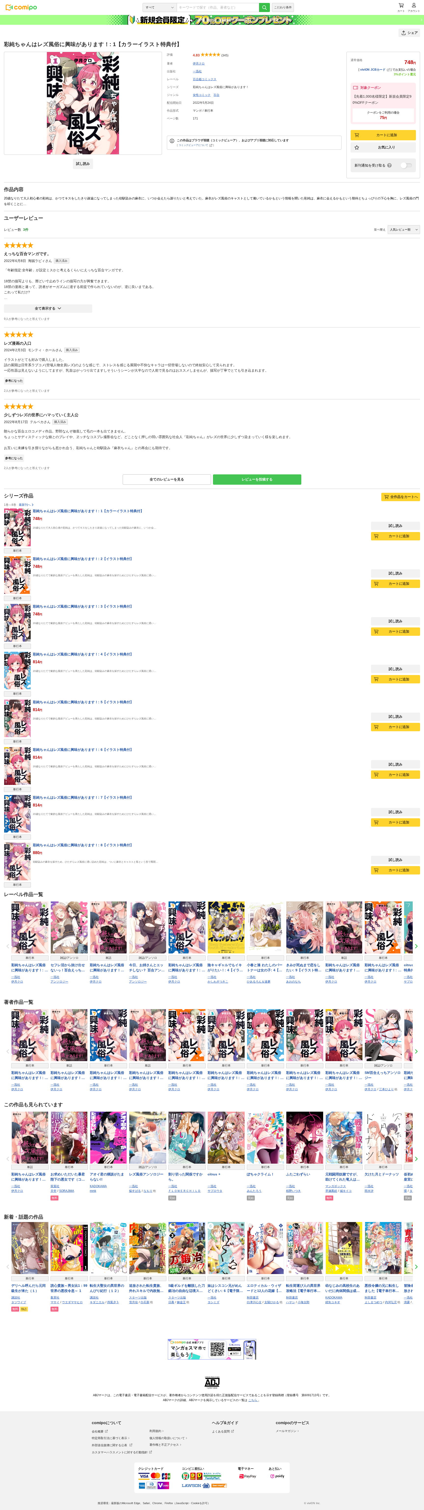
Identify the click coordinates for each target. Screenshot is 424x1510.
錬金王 (181, 1302)
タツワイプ (18, 1302)
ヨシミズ (213, 1302)
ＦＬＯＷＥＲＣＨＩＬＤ (184, 1191)
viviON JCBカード (372, 69)
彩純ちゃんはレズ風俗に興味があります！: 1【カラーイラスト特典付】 (88, 511)
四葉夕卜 (113, 1302)
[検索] (264, 7)
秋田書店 (253, 1297)
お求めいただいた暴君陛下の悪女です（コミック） (68, 1177)
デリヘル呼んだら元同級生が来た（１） (28, 1288)
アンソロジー (59, 981)
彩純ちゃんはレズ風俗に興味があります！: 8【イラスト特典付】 (83, 845)
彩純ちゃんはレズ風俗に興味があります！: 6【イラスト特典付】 (83, 750)
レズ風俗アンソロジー (146, 1174)
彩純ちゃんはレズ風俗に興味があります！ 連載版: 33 (342, 968)
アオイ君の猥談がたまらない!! (107, 1176)
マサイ (55, 1302)
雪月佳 (133, 1302)
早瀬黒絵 (331, 1191)
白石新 (145, 1302)
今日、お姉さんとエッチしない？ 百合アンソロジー (147, 968)
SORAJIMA (66, 1191)
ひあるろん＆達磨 (258, 981)
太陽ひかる (271, 1302)
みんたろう (254, 1191)
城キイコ (346, 1191)
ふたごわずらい (298, 1174)
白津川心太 (254, 1302)
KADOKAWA (98, 1186)
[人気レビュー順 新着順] (404, 229)
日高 (171, 1302)
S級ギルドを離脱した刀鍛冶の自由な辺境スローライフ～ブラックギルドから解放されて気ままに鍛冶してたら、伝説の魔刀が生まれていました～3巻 (186, 1288)
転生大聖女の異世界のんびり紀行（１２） (107, 1288)
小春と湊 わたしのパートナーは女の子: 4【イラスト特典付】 (264, 968)
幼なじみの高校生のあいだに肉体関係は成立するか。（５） (342, 1288)
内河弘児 (391, 1302)
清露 (407, 1302)
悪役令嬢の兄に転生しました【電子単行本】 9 (383, 1288)
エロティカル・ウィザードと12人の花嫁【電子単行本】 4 (264, 1288)
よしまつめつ (373, 1302)
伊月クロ (199, 63)
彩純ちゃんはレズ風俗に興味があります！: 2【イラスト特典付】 (83, 559)
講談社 (15, 1297)
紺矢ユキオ (332, 1302)
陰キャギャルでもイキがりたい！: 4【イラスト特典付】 (225, 968)
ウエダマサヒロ (72, 1302)
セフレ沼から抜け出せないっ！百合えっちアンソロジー (68, 968)
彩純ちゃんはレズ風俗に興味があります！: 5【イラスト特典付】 (83, 702)
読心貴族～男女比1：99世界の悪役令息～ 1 (69, 1288)
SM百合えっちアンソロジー (383, 1075)
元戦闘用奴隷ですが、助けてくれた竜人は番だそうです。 (342, 1177)
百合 (216, 95)
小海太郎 (303, 1302)
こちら (253, 1400)
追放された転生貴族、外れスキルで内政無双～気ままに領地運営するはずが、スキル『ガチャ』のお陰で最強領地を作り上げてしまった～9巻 (146, 1288)
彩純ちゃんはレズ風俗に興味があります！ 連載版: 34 (107, 968)
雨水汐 (369, 1191)
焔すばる (135, 1191)
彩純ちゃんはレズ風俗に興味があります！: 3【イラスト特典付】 (83, 606)
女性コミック (202, 95)
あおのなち (293, 981)
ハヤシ (290, 1302)
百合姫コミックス (204, 79)
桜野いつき (293, 1191)
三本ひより (386, 1089)
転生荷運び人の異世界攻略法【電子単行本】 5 (304, 1288)
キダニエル (97, 1302)
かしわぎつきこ (218, 981)
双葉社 (55, 1186)
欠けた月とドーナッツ (382, 1174)
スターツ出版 (138, 1297)
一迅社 (197, 71)
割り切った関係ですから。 (185, 1176)
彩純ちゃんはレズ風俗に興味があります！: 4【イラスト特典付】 (83, 654)
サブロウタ (411, 981)
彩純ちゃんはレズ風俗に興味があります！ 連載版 (28, 1177)
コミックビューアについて (193, 145)
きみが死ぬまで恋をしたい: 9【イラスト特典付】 (303, 968)
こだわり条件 (283, 7)
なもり (148, 1191)
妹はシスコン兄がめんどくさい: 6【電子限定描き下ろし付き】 (225, 1288)
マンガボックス (335, 1186)
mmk (93, 1191)
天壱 (53, 1191)
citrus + (214, 1174)
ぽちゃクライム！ (260, 1174)
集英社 (55, 1297)
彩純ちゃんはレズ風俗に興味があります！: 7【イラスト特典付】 (83, 797)
